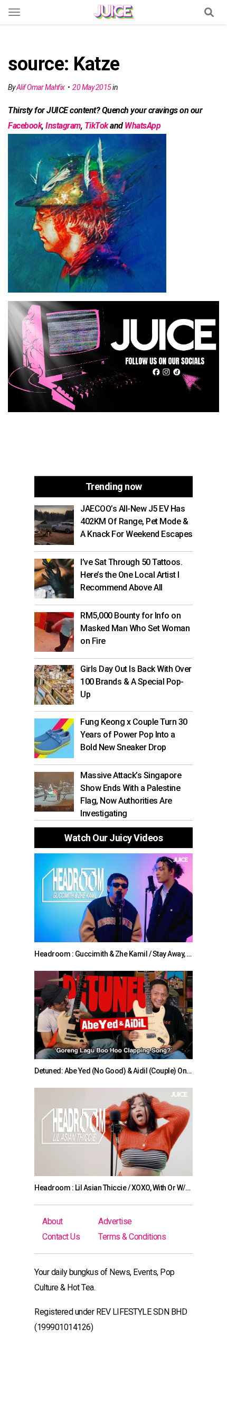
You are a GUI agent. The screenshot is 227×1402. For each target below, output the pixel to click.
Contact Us (61, 1237)
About (52, 1221)
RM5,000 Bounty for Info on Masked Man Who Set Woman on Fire (135, 628)
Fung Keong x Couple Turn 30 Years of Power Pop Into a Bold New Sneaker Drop (133, 734)
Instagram (63, 126)
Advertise (115, 1221)
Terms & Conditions (132, 1237)
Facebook (25, 126)
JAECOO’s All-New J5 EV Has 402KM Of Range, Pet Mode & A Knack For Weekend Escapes (136, 521)
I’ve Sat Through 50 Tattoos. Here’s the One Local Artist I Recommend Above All (131, 575)
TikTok (96, 126)
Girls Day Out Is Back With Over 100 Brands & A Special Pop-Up (136, 681)
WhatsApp (142, 126)
